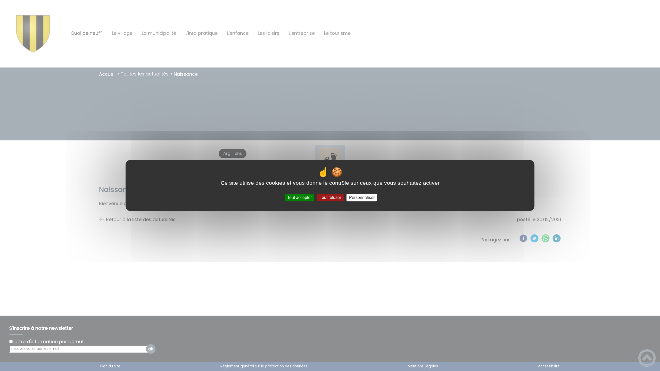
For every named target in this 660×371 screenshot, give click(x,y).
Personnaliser (362, 197)
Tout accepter (299, 197)
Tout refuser (330, 197)
